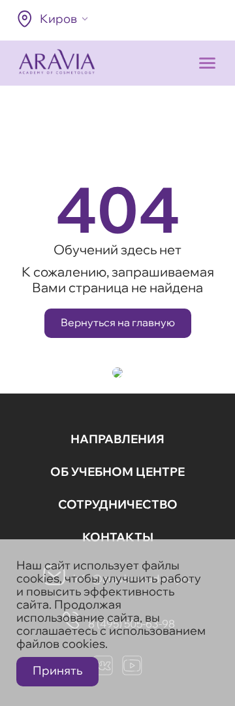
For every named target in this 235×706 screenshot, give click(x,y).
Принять (57, 670)
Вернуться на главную (118, 322)
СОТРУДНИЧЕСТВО (118, 504)
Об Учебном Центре (117, 471)
